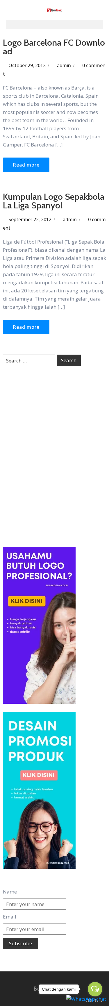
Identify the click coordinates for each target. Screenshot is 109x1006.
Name (10, 891)
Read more (26, 165)
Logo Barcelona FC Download (54, 47)
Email (9, 916)
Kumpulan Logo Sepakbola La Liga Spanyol (53, 201)
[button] (54, 24)
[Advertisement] (54, 455)
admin (64, 65)
